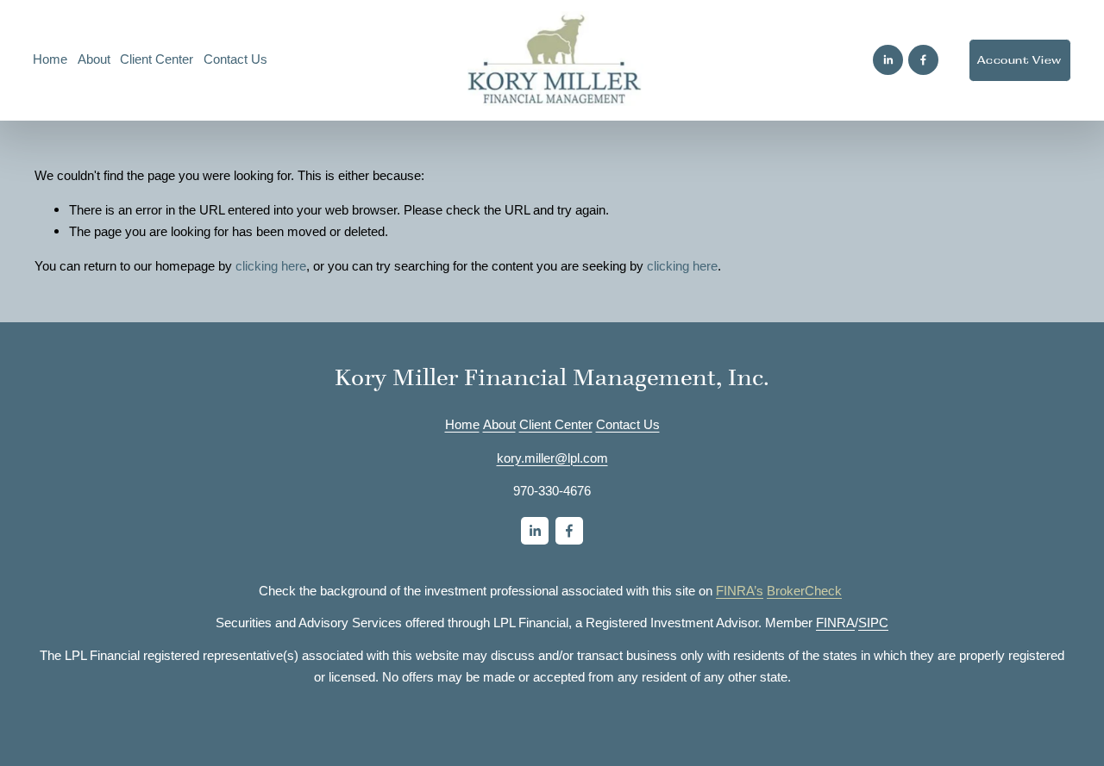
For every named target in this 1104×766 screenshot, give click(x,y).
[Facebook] (923, 60)
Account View (1019, 60)
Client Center (156, 59)
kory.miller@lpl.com (552, 458)
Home (50, 59)
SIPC (873, 623)
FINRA (835, 623)
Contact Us (235, 59)
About (499, 424)
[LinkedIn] (888, 60)
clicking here (270, 266)
